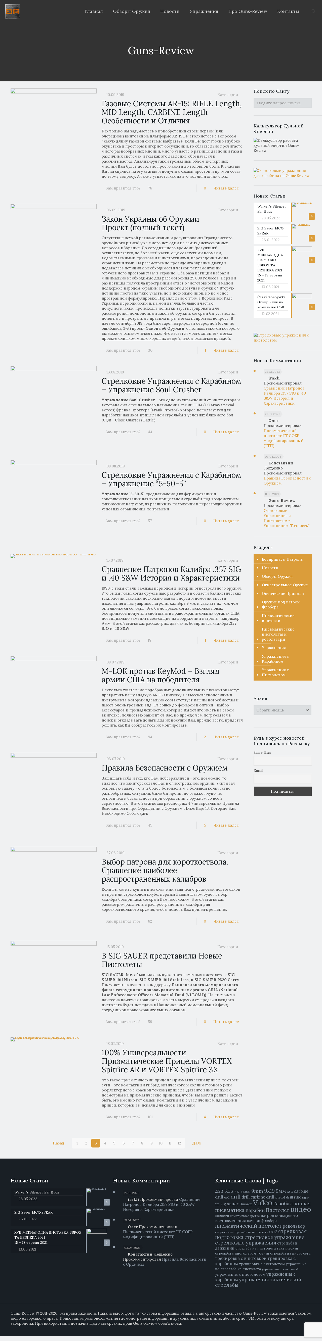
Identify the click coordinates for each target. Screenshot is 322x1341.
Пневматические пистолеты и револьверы (278, 634)
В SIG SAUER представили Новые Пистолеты (162, 960)
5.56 (228, 1191)
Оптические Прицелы (283, 593)
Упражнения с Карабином (275, 659)
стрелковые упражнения (245, 1242)
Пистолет (277, 1210)
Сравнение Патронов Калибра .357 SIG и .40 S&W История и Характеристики (171, 573)
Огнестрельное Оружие (285, 585)
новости (222, 1216)
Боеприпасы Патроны (283, 559)
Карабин (255, 1210)
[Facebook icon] (289, 1328)
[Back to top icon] (301, 1333)
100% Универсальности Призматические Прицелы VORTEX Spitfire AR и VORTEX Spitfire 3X (167, 1061)
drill (235, 1196)
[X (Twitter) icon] (294, 1328)
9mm (257, 1191)
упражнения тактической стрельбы (258, 1282)
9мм (281, 1191)
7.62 (236, 1191)
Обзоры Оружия (277, 576)
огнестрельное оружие (245, 1216)
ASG (290, 1191)
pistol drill (284, 1197)
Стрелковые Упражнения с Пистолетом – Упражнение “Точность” (286, 518)
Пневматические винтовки (278, 618)
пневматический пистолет (248, 1226)
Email (258, 770)
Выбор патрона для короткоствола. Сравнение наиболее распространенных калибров (165, 870)
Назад (58, 1143)
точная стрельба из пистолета (283, 1253)
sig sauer (229, 1204)
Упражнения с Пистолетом (275, 672)
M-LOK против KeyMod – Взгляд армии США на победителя (160, 675)
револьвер (294, 1226)
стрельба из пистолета (255, 1248)
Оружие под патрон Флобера (281, 604)
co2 (227, 1197)
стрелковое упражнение (274, 1237)
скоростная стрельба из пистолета (241, 1232)
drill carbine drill (258, 1197)
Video (262, 1202)
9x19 (269, 1191)
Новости (270, 567)
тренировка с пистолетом (262, 1264)
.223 (219, 1191)
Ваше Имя (262, 752)
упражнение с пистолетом (240, 1274)
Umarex (245, 1204)
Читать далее (226, 188)
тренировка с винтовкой (241, 1258)
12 (179, 1143)
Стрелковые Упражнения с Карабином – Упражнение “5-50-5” (171, 479)
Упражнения (274, 647)
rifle (297, 1197)
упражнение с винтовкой (280, 1269)
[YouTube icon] (299, 1328)
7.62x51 (245, 1191)
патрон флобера (262, 1220)
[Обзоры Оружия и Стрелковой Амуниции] (12, 11)
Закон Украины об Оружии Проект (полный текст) (150, 223)
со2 (273, 1231)
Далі (196, 1143)
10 (161, 1143)
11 (170, 1143)
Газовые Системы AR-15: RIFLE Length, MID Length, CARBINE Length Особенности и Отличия (172, 112)
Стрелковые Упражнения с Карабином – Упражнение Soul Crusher (171, 385)
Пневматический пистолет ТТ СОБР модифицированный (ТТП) (283, 438)
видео (300, 1209)
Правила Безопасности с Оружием (165, 768)
